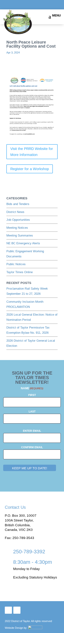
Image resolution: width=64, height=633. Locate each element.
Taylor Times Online (19, 272)
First (32, 395)
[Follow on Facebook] (8, 610)
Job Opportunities (18, 219)
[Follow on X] (16, 610)
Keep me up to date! (29, 468)
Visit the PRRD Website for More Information (31, 152)
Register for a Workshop (29, 169)
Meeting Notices (17, 227)
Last (32, 411)
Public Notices (16, 264)
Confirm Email (32, 447)
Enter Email (32, 430)
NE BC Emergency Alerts (23, 243)
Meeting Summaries (19, 235)
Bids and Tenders (17, 204)
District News (15, 212)
